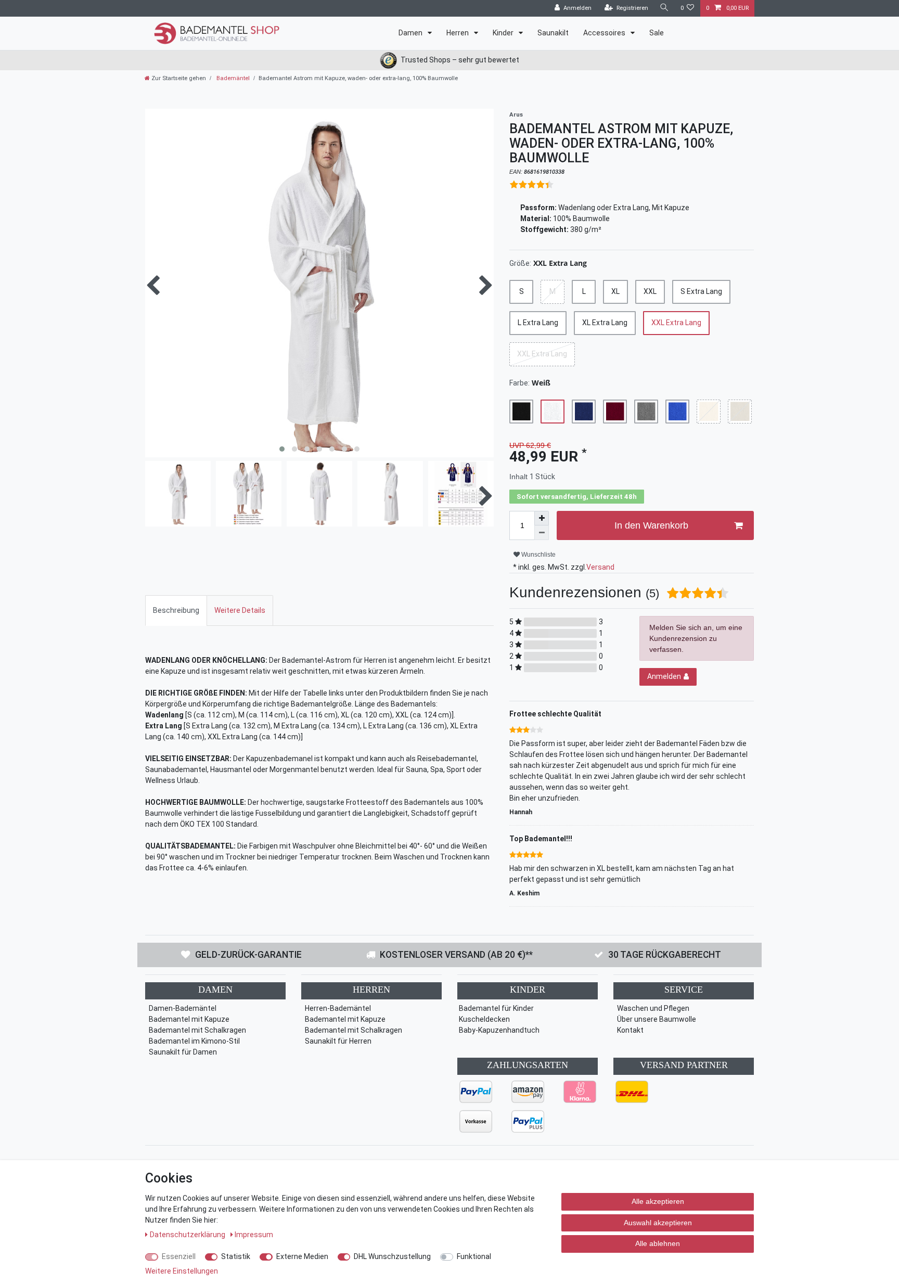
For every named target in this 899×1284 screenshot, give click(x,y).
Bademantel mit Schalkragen (197, 1030)
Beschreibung (176, 610)
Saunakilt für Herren (338, 1041)
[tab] (176, 610)
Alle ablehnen (657, 1243)
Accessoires (605, 33)
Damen (411, 33)
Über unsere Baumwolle (656, 1019)
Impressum (254, 1234)
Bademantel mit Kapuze (189, 1019)
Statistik (235, 1256)
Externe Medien (302, 1256)
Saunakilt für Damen (183, 1052)
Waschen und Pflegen (653, 1008)
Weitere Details (239, 610)
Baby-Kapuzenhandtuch (499, 1030)
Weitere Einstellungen (181, 1271)
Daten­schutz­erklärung (188, 1234)
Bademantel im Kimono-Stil (194, 1041)
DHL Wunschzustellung (392, 1256)
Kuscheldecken (484, 1019)
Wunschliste (538, 554)
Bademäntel (232, 78)
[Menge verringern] (541, 532)
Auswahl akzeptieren (658, 1222)
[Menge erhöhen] (541, 518)
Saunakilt (553, 33)
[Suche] (664, 8)
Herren (458, 33)
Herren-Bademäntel (338, 1008)
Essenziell (179, 1256)
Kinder (504, 33)
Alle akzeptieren (658, 1201)
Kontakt (630, 1030)
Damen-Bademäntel (182, 1008)
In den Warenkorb (651, 525)
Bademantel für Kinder (496, 1008)
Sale (656, 33)
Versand (600, 567)
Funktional (474, 1256)
